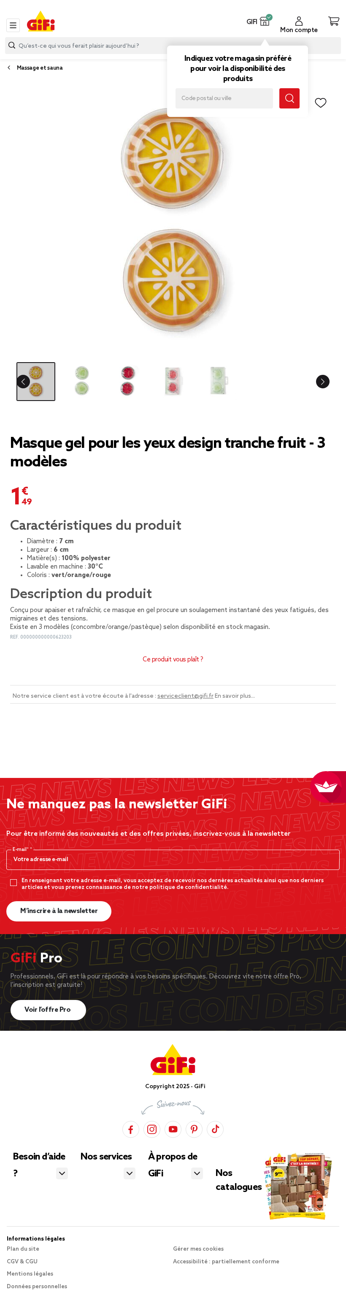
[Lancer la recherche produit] (11, 45)
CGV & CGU (22, 1262)
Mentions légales (30, 1274)
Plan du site (23, 1249)
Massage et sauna (40, 68)
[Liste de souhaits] (320, 103)
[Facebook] (130, 1128)
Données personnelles (37, 1287)
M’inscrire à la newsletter (58, 911)
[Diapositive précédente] (27, 381)
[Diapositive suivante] (319, 381)
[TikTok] (215, 1128)
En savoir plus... (235, 696)
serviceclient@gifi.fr (185, 696)
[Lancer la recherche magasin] (289, 98)
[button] (265, 21)
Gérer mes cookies (198, 1249)
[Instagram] (151, 1128)
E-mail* (21, 850)
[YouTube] (173, 1128)
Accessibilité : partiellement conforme (226, 1262)
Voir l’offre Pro (48, 1010)
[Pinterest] (194, 1128)
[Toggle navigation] (13, 25)
